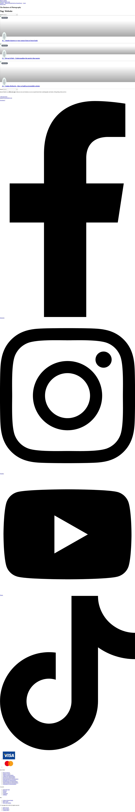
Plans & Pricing (8, 3)
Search (1, 14)
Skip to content (3, 0)
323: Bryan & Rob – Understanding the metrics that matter (21, 58)
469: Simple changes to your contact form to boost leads (20, 40)
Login (24, 3)
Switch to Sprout (15, 3)
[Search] (17, 14)
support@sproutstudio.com (6, 98)
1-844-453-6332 (3, 96)
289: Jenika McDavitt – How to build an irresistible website (21, 86)
